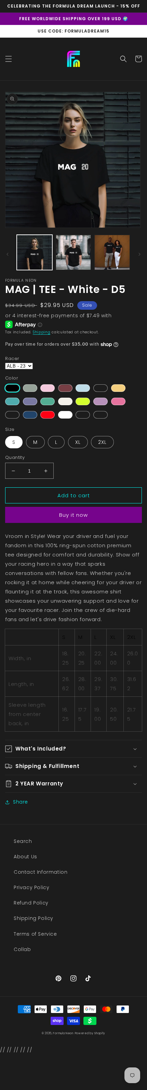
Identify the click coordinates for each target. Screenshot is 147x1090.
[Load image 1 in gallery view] (34, 252)
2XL (102, 442)
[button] (8, 58)
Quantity (15, 457)
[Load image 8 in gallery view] (73, 252)
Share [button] (20, 801)
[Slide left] (7, 254)
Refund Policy (31, 902)
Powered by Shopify (90, 1033)
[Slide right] (139, 254)
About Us (25, 856)
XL (78, 442)
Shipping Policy (33, 918)
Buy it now (73, 514)
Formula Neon (63, 1033)
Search (23, 841)
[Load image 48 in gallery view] (112, 252)
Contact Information (40, 872)
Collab (22, 949)
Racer (12, 358)
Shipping (42, 332)
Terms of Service (35, 934)
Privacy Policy (31, 887)
